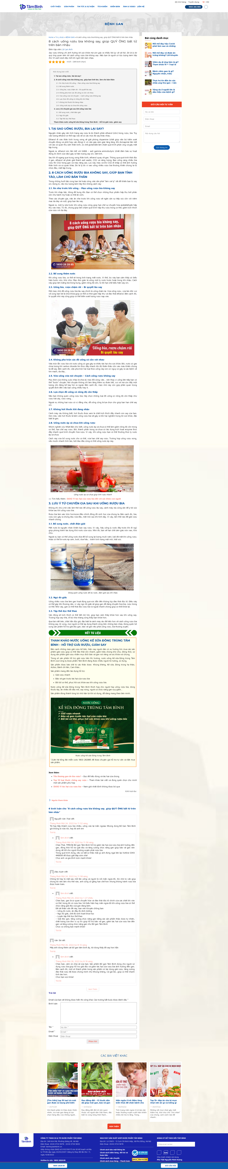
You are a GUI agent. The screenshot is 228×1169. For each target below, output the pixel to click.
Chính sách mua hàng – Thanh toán (115, 1161)
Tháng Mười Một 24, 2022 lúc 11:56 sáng (74, 842)
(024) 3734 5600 (73, 1144)
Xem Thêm (92, 989)
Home (51, 37)
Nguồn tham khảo (60, 800)
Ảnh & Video (129, 6)
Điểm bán (115, 6)
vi (203, 2)
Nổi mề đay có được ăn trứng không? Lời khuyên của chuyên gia (165, 54)
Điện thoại (53, 1036)
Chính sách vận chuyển (109, 1158)
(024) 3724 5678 (57, 1144)
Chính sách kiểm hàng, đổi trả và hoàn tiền (114, 1154)
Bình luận (53, 1003)
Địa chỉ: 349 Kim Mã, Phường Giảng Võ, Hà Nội (60, 1141)
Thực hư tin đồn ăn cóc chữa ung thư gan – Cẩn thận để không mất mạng (165, 81)
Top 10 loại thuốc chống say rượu (69, 780)
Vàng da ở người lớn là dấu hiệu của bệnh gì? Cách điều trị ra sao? (164, 91)
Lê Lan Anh (67, 49)
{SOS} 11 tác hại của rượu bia (67, 786)
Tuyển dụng (193, 2)
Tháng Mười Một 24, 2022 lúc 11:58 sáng (69, 876)
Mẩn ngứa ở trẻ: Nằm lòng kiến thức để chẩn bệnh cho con (130, 1101)
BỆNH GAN (70, 37)
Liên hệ (140, 6)
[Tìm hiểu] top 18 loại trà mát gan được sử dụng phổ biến (61, 1101)
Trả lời (52, 832)
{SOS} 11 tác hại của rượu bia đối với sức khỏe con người (94, 499)
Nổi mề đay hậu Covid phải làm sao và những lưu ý (164, 45)
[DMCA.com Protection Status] (140, 1159)
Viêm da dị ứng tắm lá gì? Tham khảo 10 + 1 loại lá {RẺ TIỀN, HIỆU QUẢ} (165, 63)
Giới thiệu (56, 6)
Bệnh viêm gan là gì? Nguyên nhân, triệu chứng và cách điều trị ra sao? (165, 72)
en (207, 2)
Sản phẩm (69, 6)
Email (52, 1031)
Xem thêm (114, 1126)
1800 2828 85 (59, 1160)
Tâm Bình (64, 838)
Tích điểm (102, 6)
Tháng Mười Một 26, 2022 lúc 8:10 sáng (68, 945)
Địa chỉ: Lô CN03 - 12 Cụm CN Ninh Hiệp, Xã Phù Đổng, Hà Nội (125, 1141)
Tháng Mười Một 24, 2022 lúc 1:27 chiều (74, 898)
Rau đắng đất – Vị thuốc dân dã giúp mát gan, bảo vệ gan (95, 1101)
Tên (51, 1027)
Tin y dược (59, 37)
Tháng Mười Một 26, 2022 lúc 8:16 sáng (74, 961)
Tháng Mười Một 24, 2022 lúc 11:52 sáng (69, 823)
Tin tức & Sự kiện (85, 6)
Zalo (166, 1153)
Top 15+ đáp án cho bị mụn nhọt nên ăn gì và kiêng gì (163, 1101)
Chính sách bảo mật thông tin (112, 1150)
